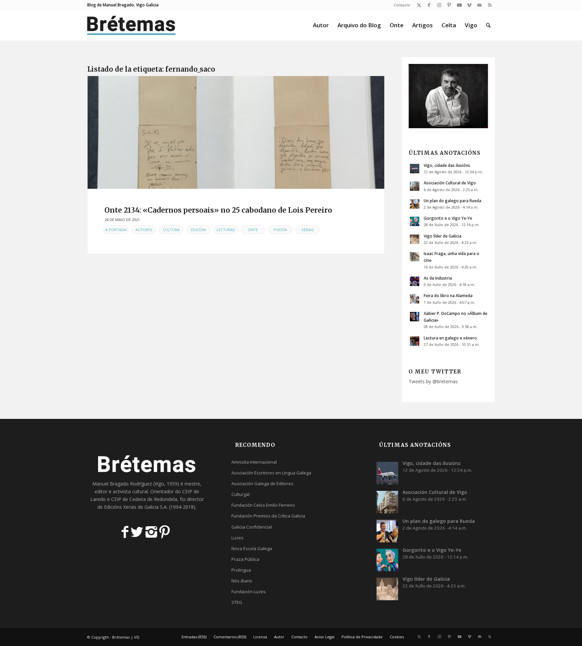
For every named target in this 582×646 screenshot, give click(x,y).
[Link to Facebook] (429, 5)
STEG (236, 602)
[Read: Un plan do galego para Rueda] (415, 204)
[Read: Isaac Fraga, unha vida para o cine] (415, 257)
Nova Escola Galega (251, 548)
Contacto (402, 4)
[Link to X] (419, 5)
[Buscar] (488, 25)
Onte (253, 229)
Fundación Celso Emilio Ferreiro (263, 505)
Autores (144, 229)
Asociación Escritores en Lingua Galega (271, 473)
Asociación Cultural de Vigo (450, 182)
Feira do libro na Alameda (448, 295)
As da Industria (438, 278)
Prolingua (241, 570)
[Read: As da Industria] (415, 281)
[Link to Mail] (479, 5)
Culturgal (240, 494)
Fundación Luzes (248, 591)
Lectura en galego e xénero (450, 337)
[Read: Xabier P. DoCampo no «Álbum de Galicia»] (415, 317)
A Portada (115, 229)
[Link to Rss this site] (490, 5)
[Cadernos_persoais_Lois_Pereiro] (236, 132)
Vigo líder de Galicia (442, 236)
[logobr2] (131, 25)
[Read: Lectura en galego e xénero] (415, 341)
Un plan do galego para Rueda (452, 200)
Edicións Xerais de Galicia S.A (135, 507)
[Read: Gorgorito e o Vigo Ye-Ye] (415, 221)
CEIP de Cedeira (128, 499)
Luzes (237, 538)
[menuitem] (400, 5)
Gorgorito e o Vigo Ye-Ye (448, 218)
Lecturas (226, 229)
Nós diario (241, 581)
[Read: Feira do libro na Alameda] (415, 299)
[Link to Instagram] (439, 5)
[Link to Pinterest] (449, 5)
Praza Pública (245, 559)
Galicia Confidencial (251, 527)
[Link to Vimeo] (469, 5)
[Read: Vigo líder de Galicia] (415, 239)
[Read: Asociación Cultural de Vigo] (415, 186)
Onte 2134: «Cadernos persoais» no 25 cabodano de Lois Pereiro (218, 210)
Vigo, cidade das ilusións (447, 165)
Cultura (171, 229)
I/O (136, 637)
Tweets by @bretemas (433, 381)
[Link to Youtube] (459, 5)
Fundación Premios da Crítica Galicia (268, 516)
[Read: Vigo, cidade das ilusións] (415, 169)
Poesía (280, 229)
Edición (198, 229)
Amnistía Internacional (254, 462)
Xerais (307, 229)
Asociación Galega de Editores (262, 483)
